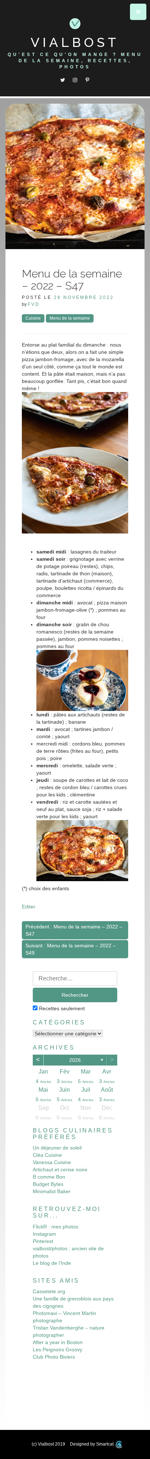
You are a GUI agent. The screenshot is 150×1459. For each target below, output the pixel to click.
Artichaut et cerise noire (60, 1169)
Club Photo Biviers (54, 1357)
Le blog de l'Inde (52, 1263)
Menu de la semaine (70, 318)
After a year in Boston (58, 1342)
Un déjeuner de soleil (57, 1148)
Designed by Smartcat (92, 1444)
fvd (34, 304)
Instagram (44, 1234)
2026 (75, 1060)
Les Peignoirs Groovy (57, 1349)
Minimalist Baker (52, 1191)
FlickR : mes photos (55, 1227)
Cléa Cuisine (47, 1155)
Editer (28, 907)
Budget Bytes (48, 1184)
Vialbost (75, 42)
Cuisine (33, 318)
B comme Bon (49, 1177)
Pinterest (43, 1241)
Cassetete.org (49, 1291)
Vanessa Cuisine (52, 1162)
